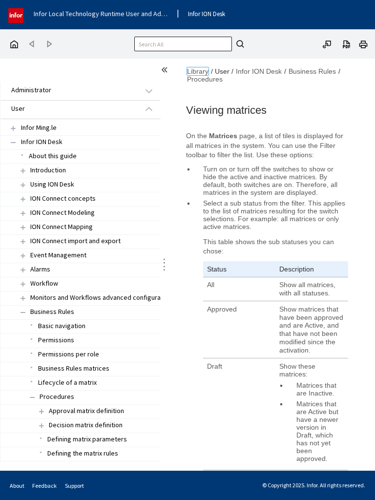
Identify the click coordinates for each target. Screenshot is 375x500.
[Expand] (23, 171)
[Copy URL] (327, 43)
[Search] (239, 44)
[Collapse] (23, 312)
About (17, 485)
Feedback (44, 485)
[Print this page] (363, 43)
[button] (69, 91)
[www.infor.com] (16, 14)
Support (74, 485)
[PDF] (347, 43)
